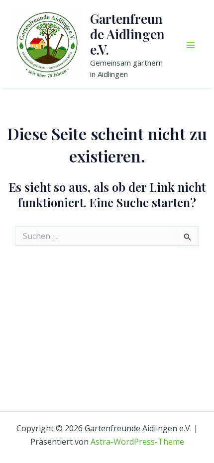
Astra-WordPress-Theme (137, 441)
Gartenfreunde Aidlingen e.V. (127, 34)
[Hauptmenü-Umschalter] (191, 45)
